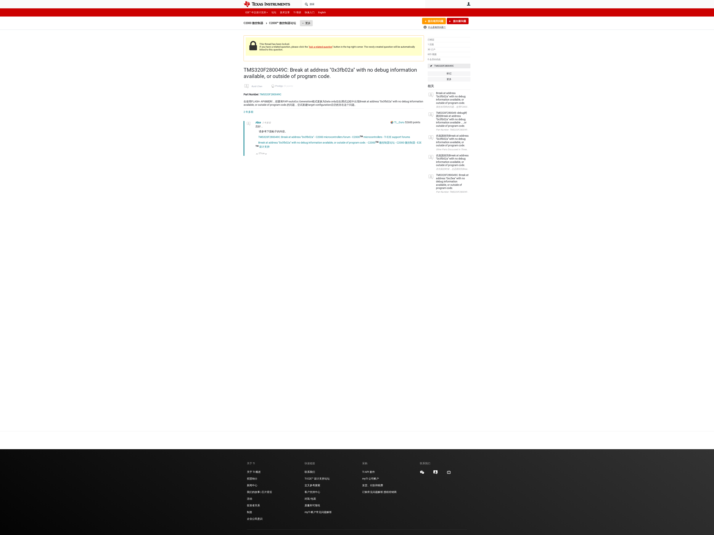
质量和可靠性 (313, 505)
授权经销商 (390, 492)
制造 (249, 512)
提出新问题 (459, 21)
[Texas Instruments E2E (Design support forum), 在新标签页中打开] (435, 473)
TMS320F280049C (444, 65)
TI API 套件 (368, 471)
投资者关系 (253, 505)
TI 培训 (297, 12)
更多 (308, 23)
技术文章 (285, 12)
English (322, 12)
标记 (449, 73)
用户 (468, 4)
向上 (257, 154)
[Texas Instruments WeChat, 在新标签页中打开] (422, 473)
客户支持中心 (312, 492)
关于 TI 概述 (254, 471)
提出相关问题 (435, 21)
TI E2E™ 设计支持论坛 (317, 478)
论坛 (273, 12)
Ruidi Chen (256, 86)
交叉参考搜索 (312, 485)
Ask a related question (320, 46)
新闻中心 (252, 485)
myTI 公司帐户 (370, 478)
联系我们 (310, 471)
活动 (249, 498)
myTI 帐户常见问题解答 (318, 512)
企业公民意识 (255, 518)
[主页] (270, 4)
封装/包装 (310, 498)
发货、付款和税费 (372, 485)
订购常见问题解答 (372, 492)
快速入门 (309, 12)
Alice (258, 122)
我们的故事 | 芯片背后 (259, 492)
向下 (266, 154)
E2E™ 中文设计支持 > (256, 12)
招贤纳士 (252, 478)
